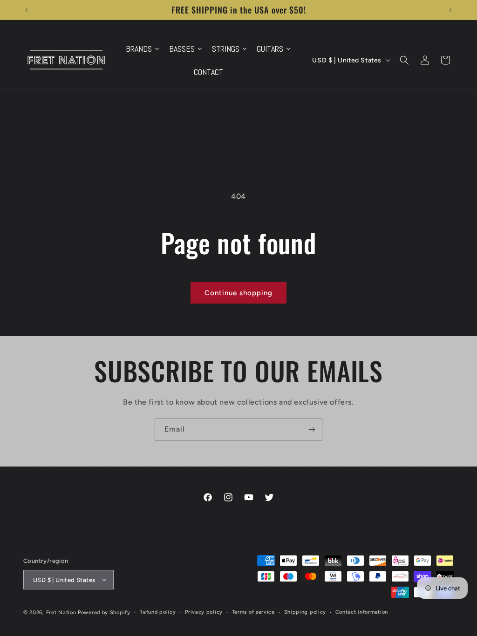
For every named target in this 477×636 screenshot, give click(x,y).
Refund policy (157, 612)
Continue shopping (238, 293)
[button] (404, 60)
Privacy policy (204, 612)
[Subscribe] (311, 429)
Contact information (361, 612)
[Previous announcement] (26, 10)
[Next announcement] (450, 10)
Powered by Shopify (104, 612)
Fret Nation (61, 612)
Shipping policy (305, 612)
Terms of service (253, 612)
